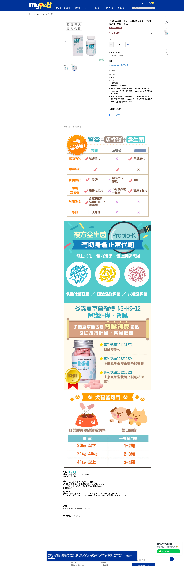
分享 (112, 115)
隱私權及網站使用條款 (77, 565)
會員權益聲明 (105, 565)
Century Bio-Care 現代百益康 (118, 65)
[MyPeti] (40, 5)
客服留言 (103, 562)
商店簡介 (73, 562)
